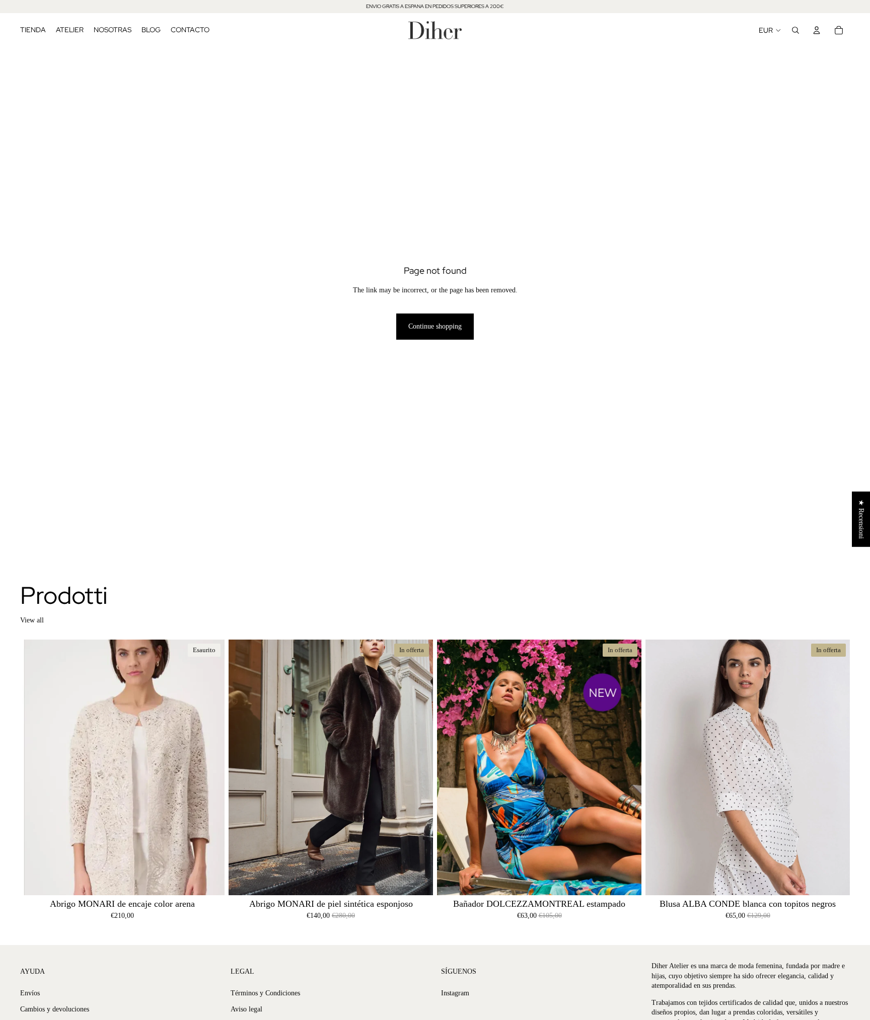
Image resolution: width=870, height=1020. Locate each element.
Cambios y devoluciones (54, 1008)
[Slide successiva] (209, 767)
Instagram (455, 993)
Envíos (30, 993)
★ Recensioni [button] (861, 518)
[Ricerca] (795, 30)
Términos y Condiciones (265, 993)
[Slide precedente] (35, 767)
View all (32, 620)
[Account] (817, 30)
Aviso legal (246, 1008)
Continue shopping (435, 326)
